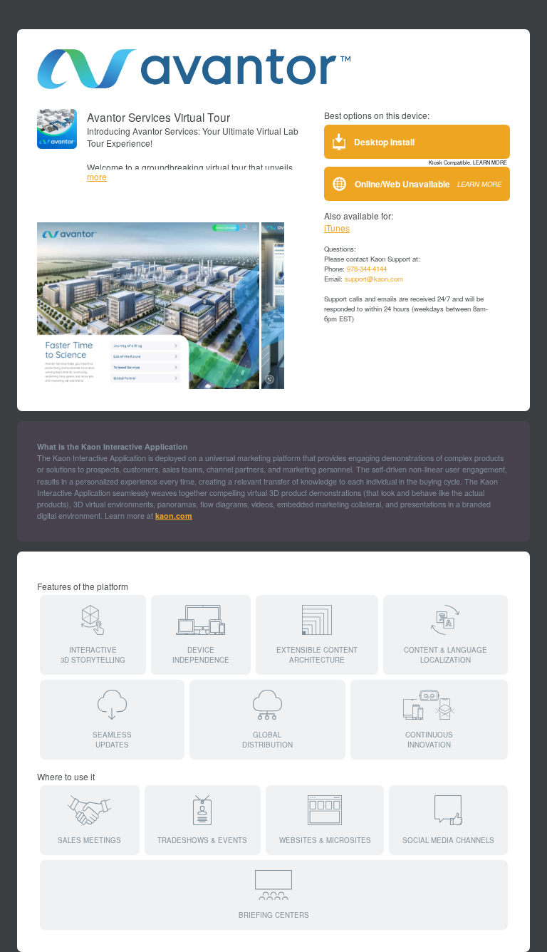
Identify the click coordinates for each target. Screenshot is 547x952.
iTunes (337, 228)
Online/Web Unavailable (428, 183)
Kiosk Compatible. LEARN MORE (468, 162)
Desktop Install (384, 141)
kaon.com (173, 515)
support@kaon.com (374, 279)
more (97, 176)
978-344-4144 (367, 269)
